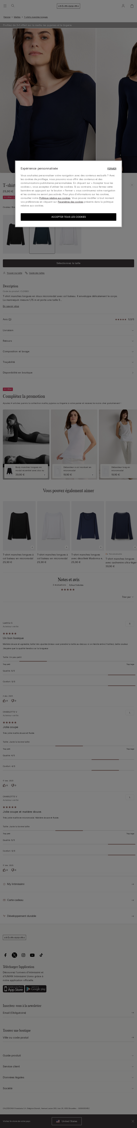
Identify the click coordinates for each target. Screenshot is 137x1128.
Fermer (111, 168)
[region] (68, 194)
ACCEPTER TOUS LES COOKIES (68, 216)
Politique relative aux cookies (54, 197)
